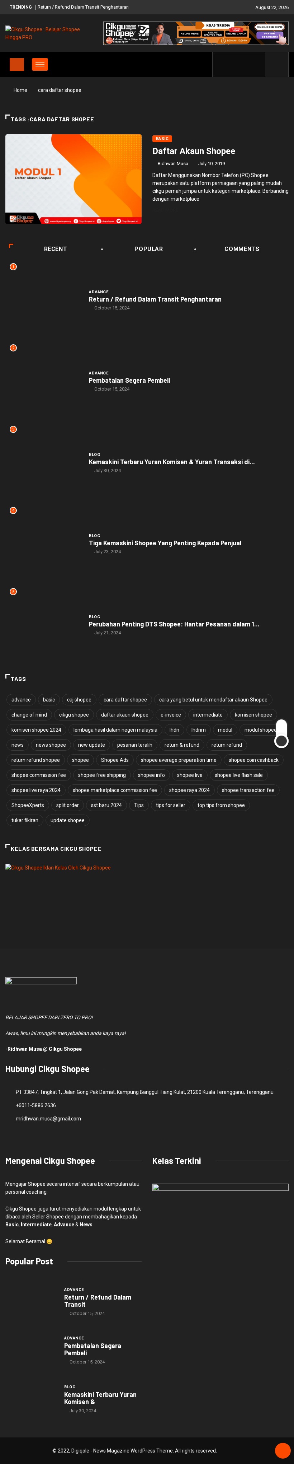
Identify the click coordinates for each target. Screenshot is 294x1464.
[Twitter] (234, 64)
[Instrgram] (245, 64)
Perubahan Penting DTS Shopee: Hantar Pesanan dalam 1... (174, 624)
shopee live (190, 775)
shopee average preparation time (179, 760)
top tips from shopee (221, 805)
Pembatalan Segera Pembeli (129, 380)
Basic (162, 138)
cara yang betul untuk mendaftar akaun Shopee (213, 700)
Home (20, 90)
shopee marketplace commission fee (115, 790)
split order (67, 805)
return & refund (182, 745)
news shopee (51, 745)
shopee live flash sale (239, 775)
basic (49, 700)
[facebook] (222, 64)
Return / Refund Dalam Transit (97, 1300)
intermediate (208, 715)
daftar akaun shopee (124, 715)
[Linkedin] (256, 64)
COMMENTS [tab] (241, 249)
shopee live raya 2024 (36, 790)
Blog (94, 454)
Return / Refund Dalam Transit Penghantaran (83, 7)
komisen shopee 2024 (36, 730)
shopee (80, 760)
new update (91, 745)
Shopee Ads (115, 760)
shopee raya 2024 (189, 790)
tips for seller (170, 805)
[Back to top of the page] (283, 1451)
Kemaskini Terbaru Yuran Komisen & (100, 1397)
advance (21, 700)
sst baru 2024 (106, 805)
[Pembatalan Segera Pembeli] (31, 1350)
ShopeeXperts (27, 805)
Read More (165, 210)
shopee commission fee (38, 775)
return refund (227, 745)
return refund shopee (35, 760)
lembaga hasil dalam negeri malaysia (115, 730)
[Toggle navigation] (16, 65)
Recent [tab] (55, 249)
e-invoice (171, 715)
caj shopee (79, 700)
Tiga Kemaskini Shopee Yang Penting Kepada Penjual (165, 543)
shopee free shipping (102, 775)
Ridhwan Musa (173, 163)
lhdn (174, 730)
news (17, 745)
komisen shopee (253, 715)
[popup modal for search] (277, 64)
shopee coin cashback (254, 760)
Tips (139, 805)
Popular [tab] (148, 249)
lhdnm (198, 730)
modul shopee (261, 730)
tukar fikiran (24, 820)
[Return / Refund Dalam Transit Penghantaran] (31, 1301)
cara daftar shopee (125, 700)
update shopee (68, 820)
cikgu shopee (74, 715)
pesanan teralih (134, 745)
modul (225, 730)
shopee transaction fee (248, 790)
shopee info (151, 775)
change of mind (29, 715)
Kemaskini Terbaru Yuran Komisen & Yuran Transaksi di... (172, 462)
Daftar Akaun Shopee (193, 151)
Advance (98, 292)
